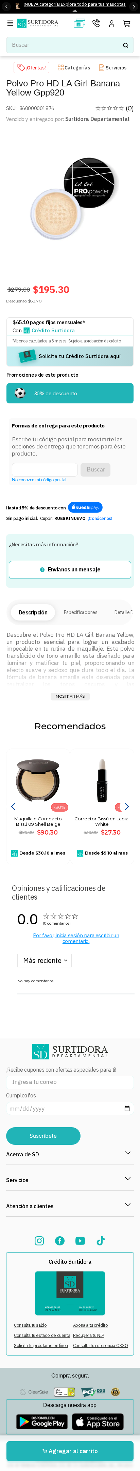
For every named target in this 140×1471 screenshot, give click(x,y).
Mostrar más (70, 696)
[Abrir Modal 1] (85, 508)
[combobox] (70, 45)
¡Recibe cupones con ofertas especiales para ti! (61, 1070)
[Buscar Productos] (125, 45)
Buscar (96, 469)
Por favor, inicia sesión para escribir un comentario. (76, 938)
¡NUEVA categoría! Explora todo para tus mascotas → (75, 6)
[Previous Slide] (6, 6)
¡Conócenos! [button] (100, 518)
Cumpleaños (21, 1095)
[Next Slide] (133, 6)
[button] (11, 23)
